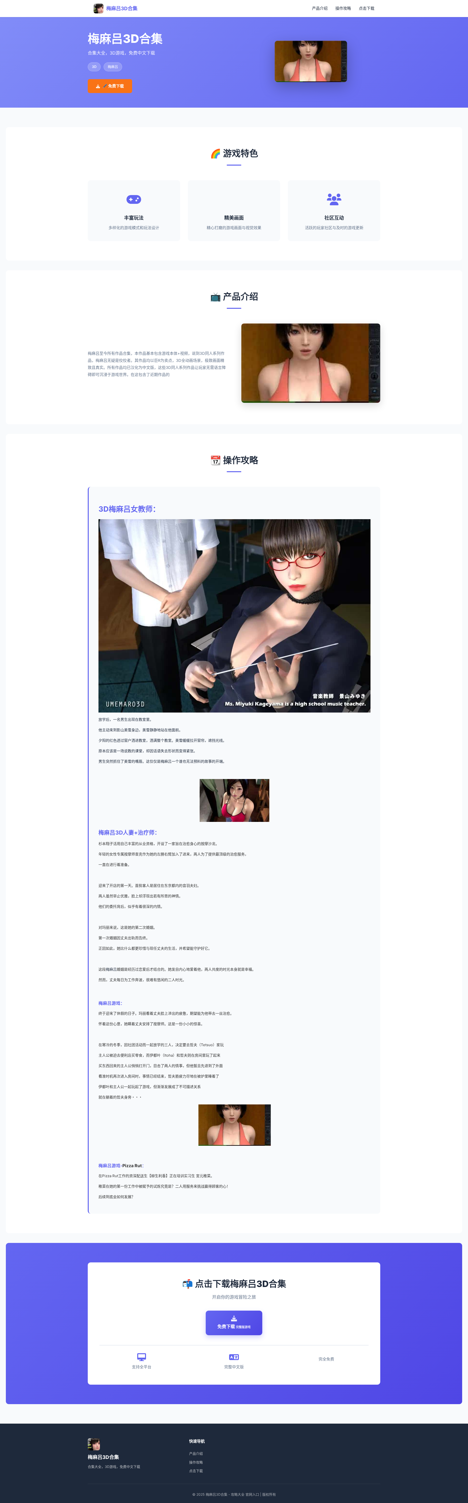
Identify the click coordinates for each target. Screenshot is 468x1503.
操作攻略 (343, 8)
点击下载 (366, 8)
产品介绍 (320, 8)
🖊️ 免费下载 (113, 86)
